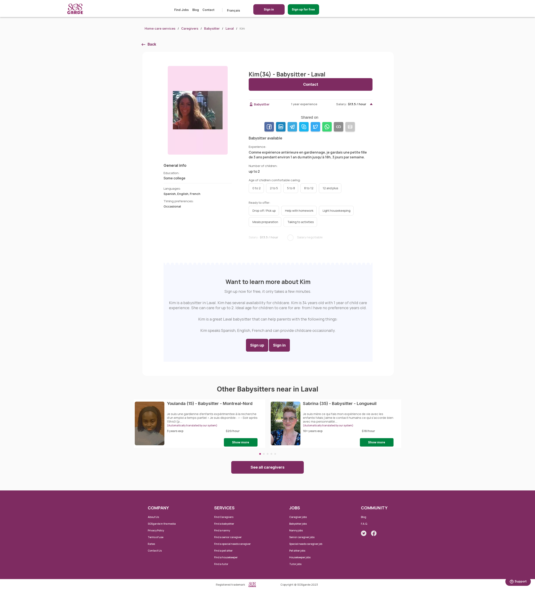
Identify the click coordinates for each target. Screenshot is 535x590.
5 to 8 (291, 188)
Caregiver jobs (298, 517)
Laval (230, 28)
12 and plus (330, 188)
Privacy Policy (156, 530)
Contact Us (155, 550)
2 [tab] (264, 454)
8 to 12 (308, 188)
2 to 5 (274, 188)
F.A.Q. (364, 524)
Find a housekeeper (226, 557)
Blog (195, 10)
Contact (208, 10)
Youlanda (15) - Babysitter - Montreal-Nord (209, 403)
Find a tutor (221, 564)
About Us (153, 517)
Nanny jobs (296, 530)
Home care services (160, 28)
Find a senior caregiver (228, 537)
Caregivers (189, 28)
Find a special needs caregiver (232, 544)
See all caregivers (267, 467)
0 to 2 (256, 188)
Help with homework (299, 211)
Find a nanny (222, 530)
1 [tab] (260, 454)
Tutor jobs (295, 564)
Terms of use (155, 537)
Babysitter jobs (298, 524)
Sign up (257, 345)
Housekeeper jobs (299, 557)
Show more (240, 442)
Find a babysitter (224, 524)
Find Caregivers (223, 517)
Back (152, 44)
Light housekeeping (336, 211)
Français (233, 10)
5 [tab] (275, 454)
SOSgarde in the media (162, 524)
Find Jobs (181, 10)
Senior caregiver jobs (301, 537)
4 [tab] (271, 454)
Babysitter (212, 28)
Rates (151, 544)
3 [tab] (267, 454)
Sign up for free (303, 9)
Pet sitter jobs (297, 550)
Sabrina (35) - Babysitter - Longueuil (339, 403)
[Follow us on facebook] (373, 533)
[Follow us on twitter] (363, 533)
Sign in (269, 9)
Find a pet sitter (223, 550)
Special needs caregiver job (305, 544)
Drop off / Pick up (264, 211)
